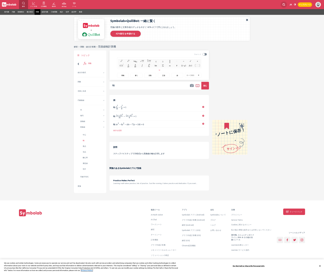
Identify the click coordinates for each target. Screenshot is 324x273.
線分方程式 (82, 72)
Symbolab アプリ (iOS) (191, 230)
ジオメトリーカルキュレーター (163, 250)
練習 (153, 229)
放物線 (82, 121)
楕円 (82, 116)
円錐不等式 (84, 177)
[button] (192, 87)
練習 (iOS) (186, 240)
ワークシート (156, 224)
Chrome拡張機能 (189, 246)
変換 (79, 186)
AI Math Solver (157, 215)
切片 (84, 169)
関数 (79, 82)
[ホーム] (30, 216)
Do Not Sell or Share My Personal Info (249, 266)
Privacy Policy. (87, 270)
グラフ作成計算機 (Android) (193, 220)
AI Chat (154, 220)
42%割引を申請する (125, 34)
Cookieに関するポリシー (241, 225)
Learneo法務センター (240, 245)
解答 (76, 47)
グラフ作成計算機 (158, 245)
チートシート (156, 235)
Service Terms (237, 220)
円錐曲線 (81, 100)
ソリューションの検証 (160, 255)
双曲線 (82, 127)
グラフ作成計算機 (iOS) (191, 235)
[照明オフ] (295, 4)
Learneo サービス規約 (240, 250)
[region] (162, 266)
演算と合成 (82, 91)
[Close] (320, 266)
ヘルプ (213, 225)
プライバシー (236, 215)
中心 (84, 135)
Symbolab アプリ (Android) (193, 215)
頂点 (84, 152)
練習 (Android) (188, 225)
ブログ (213, 220)
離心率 (85, 158)
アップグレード (305, 4)
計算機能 (154, 240)
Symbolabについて (218, 215)
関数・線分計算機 (88, 47)
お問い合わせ (215, 230)
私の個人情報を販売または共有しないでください (251, 230)
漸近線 (85, 163)
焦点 (84, 146)
